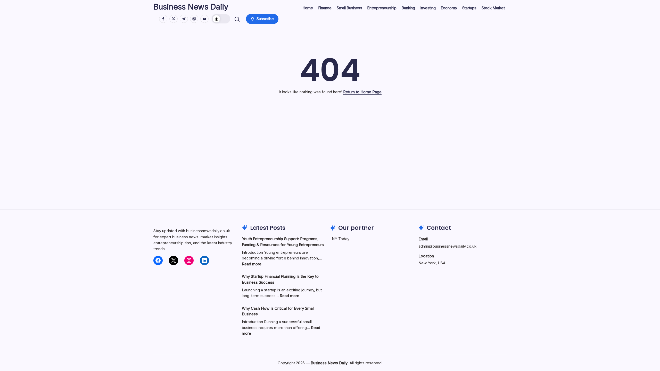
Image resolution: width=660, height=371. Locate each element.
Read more (251, 264)
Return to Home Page (362, 91)
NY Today (340, 238)
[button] (221, 18)
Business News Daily (190, 6)
